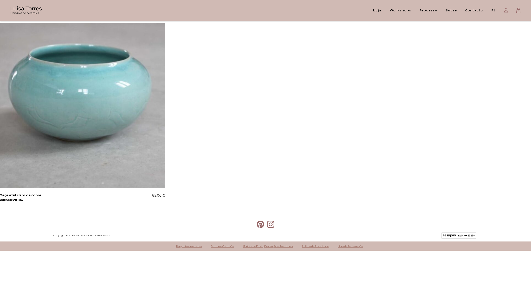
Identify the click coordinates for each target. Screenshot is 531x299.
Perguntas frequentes (189, 246)
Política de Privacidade (315, 246)
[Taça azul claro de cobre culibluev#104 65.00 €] (82, 105)
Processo (428, 10)
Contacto (474, 10)
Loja (377, 10)
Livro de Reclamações (350, 246)
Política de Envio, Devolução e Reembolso (268, 246)
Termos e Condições (222, 246)
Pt (493, 10)
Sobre (451, 10)
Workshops (400, 10)
